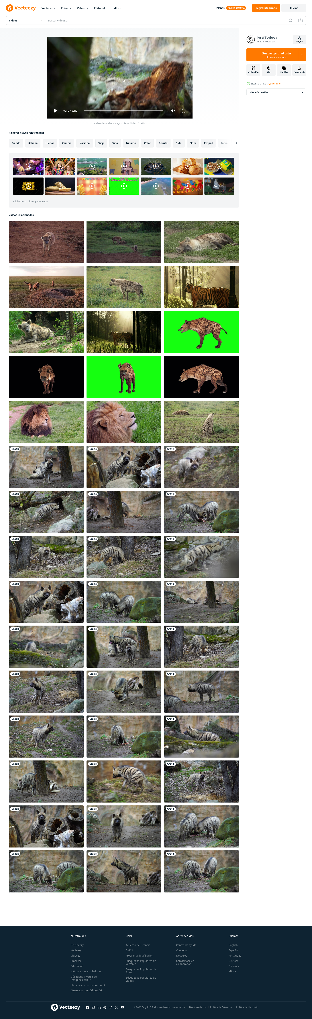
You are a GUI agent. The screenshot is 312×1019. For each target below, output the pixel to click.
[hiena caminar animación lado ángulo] (201, 377)
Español (233, 950)
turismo (131, 143)
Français (234, 966)
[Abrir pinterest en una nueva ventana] (104, 1007)
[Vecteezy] (21, 8)
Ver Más (219, 186)
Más (116, 8)
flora (193, 143)
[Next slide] (233, 143)
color (147, 143)
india (224, 143)
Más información (259, 92)
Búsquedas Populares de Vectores (141, 962)
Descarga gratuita (276, 55)
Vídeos (81, 8)
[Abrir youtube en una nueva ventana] (122, 1007)
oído (179, 143)
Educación (77, 966)
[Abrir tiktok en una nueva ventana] (110, 1007)
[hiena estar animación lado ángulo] (201, 332)
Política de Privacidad (221, 1007)
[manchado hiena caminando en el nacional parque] (46, 242)
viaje (101, 143)
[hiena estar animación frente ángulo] (46, 377)
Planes (220, 8)
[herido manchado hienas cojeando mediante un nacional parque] (124, 242)
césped (208, 143)
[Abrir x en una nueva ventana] (116, 1007)
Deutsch (234, 961)
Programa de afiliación (139, 955)
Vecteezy (76, 950)
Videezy (75, 955)
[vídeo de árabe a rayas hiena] (46, 467)
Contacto (181, 950)
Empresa (76, 961)
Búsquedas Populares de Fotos (141, 970)
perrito (163, 143)
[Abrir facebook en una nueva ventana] (87, 1007)
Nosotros (181, 955)
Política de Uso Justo (247, 1007)
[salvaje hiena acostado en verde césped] (201, 242)
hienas (50, 143)
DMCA (129, 950)
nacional (84, 143)
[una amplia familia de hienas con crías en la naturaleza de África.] (46, 287)
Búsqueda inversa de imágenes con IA (84, 978)
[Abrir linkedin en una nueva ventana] (99, 1007)
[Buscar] (291, 20)
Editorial (99, 8)
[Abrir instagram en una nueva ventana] (93, 1007)
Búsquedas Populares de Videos (141, 979)
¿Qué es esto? (274, 83)
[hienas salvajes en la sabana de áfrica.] (124, 287)
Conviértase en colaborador (185, 962)
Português (235, 955)
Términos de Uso (198, 1007)
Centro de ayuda (186, 945)
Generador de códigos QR (86, 990)
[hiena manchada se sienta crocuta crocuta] (46, 332)
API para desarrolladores (86, 971)
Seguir (299, 41)
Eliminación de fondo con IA (88, 985)
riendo (16, 143)
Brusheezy (77, 945)
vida (115, 143)
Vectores (47, 8)
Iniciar (294, 8)
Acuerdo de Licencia (138, 945)
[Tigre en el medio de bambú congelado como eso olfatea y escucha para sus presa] (124, 332)
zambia (66, 143)
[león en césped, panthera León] (46, 422)
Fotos (64, 8)
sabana (33, 143)
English (233, 945)
